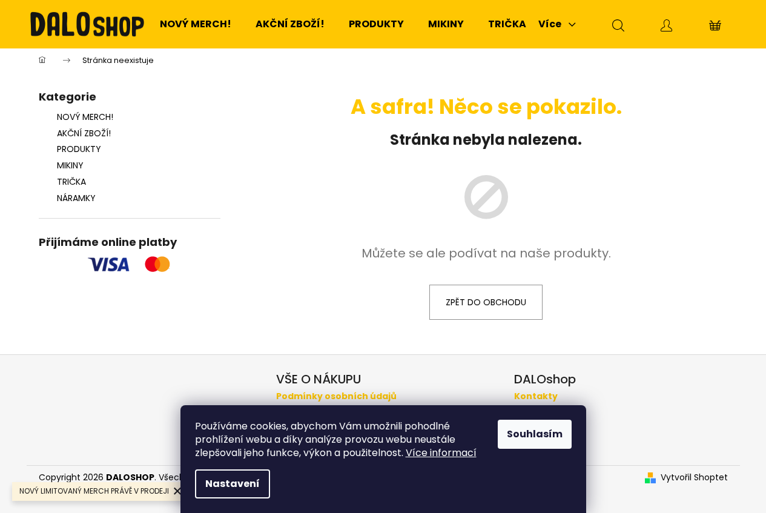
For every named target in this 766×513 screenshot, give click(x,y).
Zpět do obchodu (486, 302)
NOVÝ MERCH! (85, 117)
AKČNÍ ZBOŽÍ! (84, 133)
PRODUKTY (79, 149)
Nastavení (232, 484)
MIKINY (70, 165)
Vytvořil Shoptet (694, 477)
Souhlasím (535, 434)
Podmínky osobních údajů (336, 396)
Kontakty (536, 396)
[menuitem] (195, 24)
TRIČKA (71, 182)
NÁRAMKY (76, 198)
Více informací (441, 453)
